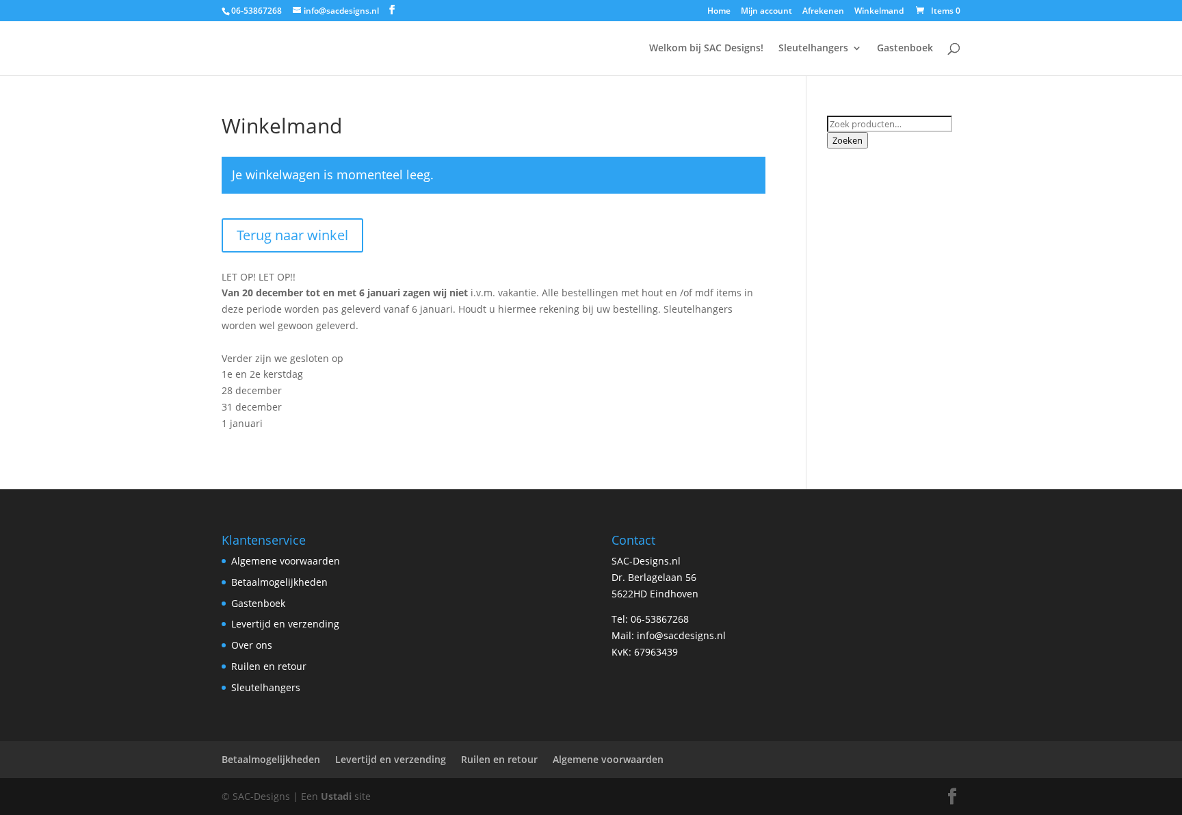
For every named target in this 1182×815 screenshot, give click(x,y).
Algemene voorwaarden (285, 560)
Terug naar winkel (292, 235)
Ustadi (336, 796)
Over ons (251, 644)
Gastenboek (905, 48)
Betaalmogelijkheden (279, 581)
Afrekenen (823, 11)
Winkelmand (879, 11)
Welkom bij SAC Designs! (706, 48)
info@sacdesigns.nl (681, 635)
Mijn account (766, 11)
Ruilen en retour (268, 666)
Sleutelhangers (813, 48)
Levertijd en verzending (285, 623)
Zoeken (847, 140)
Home (719, 11)
